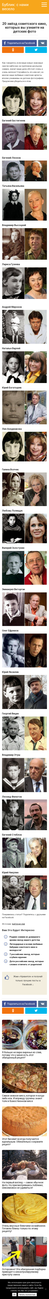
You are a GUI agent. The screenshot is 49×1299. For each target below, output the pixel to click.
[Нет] (45, 1289)
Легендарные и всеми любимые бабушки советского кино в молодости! (26, 947)
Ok (14, 1294)
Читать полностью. (27, 1294)
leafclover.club (18, 924)
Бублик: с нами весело (15, 6)
